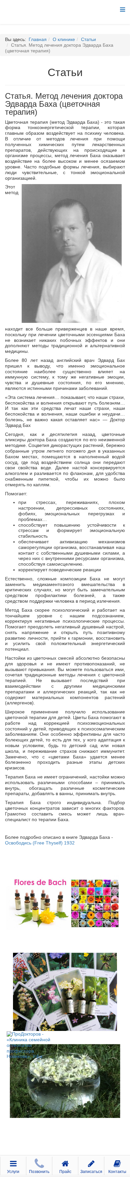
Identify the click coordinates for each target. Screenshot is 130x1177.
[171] (65, 902)
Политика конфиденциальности (65, 1153)
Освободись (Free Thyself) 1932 (40, 842)
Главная (38, 39)
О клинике (64, 39)
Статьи (88, 39)
